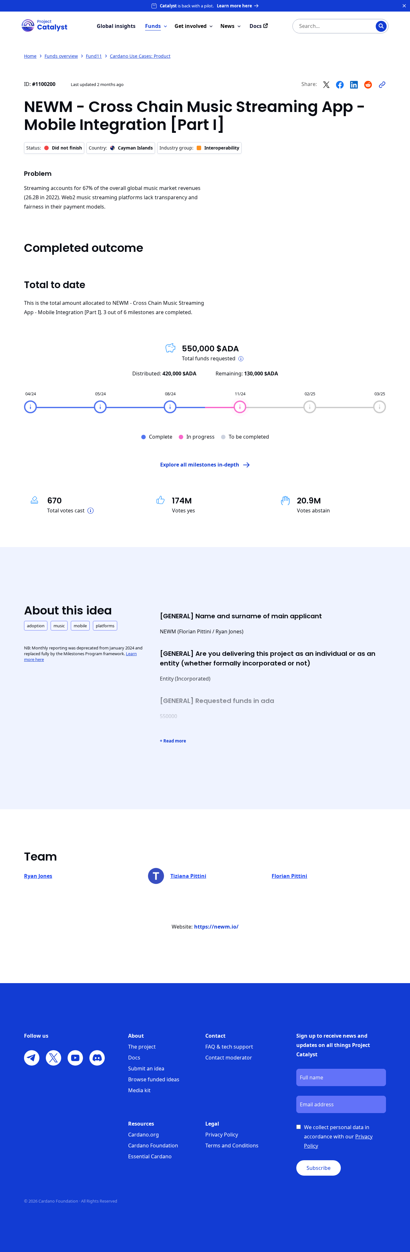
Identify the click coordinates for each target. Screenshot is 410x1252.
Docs (134, 1057)
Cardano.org (143, 1134)
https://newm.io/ (216, 926)
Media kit (139, 1090)
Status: (54, 148)
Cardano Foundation (153, 1145)
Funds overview (61, 56)
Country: (121, 148)
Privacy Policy (221, 1134)
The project (142, 1046)
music (59, 626)
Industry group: (199, 148)
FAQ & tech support (229, 1046)
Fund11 (94, 56)
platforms (105, 626)
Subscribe (319, 1167)
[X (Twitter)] (53, 1058)
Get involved (191, 26)
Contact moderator (228, 1057)
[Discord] (97, 1058)
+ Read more (173, 741)
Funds (153, 26)
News (227, 26)
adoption (36, 626)
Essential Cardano (150, 1156)
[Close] (404, 6)
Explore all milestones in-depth (199, 464)
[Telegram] (31, 1058)
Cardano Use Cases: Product (140, 56)
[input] (328, 26)
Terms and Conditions (231, 1145)
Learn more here (234, 6)
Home (30, 56)
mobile (80, 626)
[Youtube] (75, 1058)
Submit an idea (146, 1068)
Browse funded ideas (153, 1079)
